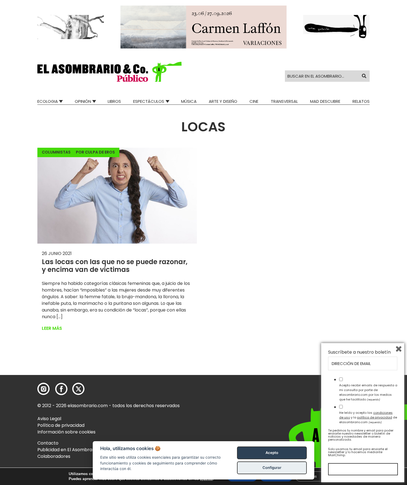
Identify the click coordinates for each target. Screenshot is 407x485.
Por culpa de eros (95, 152)
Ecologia (47, 101)
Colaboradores (53, 456)
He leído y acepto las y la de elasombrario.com (368, 417)
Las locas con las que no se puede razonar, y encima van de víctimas (114, 265)
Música (189, 101)
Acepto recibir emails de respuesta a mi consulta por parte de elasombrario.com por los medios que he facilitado (368, 392)
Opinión (83, 101)
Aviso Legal (49, 418)
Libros (114, 101)
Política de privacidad (60, 425)
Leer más (52, 328)
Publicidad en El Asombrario (67, 449)
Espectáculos (148, 101)
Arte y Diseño (223, 101)
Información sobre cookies (66, 432)
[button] (109, 72)
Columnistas (56, 152)
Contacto (47, 443)
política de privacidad (374, 417)
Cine (253, 101)
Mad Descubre (325, 101)
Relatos (361, 101)
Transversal (284, 101)
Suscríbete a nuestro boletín (359, 352)
